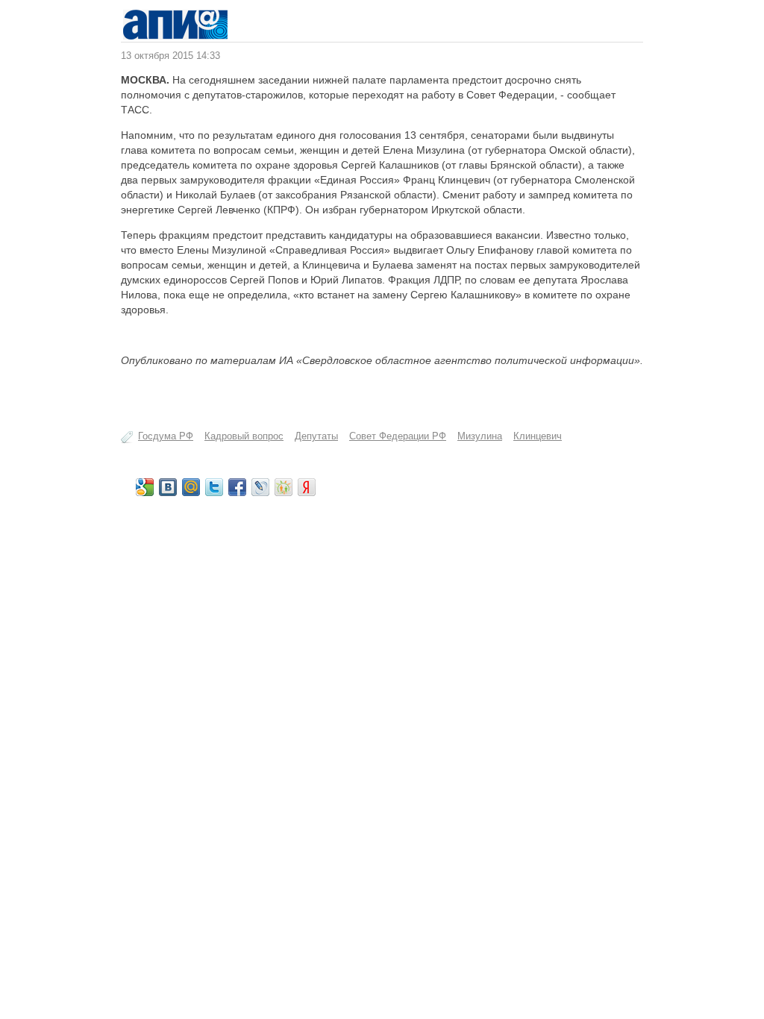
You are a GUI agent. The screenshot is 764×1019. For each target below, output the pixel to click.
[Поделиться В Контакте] (168, 487)
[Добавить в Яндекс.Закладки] (307, 487)
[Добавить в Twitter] (214, 487)
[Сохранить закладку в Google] (145, 487)
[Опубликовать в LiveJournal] (260, 487)
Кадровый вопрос (244, 436)
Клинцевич (537, 436)
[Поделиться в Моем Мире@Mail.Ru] (191, 487)
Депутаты (316, 436)
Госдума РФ (165, 436)
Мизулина (479, 436)
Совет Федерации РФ (397, 436)
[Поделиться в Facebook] (237, 487)
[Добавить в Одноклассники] (283, 487)
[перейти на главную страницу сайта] (175, 36)
